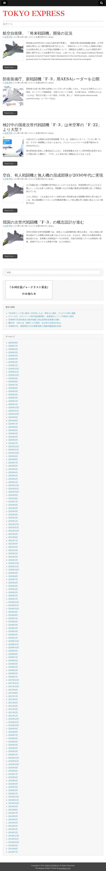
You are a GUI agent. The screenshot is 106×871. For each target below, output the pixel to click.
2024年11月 (13, 411)
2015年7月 (13, 774)
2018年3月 (13, 670)
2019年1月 (13, 638)
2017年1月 (13, 716)
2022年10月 (13, 492)
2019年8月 (13, 615)
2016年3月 (13, 748)
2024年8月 (13, 420)
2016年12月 (13, 719)
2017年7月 (13, 696)
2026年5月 (13, 352)
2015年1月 (13, 793)
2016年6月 (13, 738)
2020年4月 (13, 589)
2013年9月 (13, 845)
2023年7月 (13, 463)
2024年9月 (13, 417)
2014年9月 (13, 806)
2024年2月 (13, 440)
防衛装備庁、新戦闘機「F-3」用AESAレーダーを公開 (51, 78)
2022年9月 (13, 495)
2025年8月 (13, 381)
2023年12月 (13, 446)
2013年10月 (13, 842)
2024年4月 (13, 433)
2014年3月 (13, 826)
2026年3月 (13, 359)
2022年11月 (13, 489)
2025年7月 (13, 385)
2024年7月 (13, 424)
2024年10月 (13, 414)
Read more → (10, 67)
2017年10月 (13, 686)
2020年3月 (13, 592)
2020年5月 (13, 586)
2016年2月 (13, 751)
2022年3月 (13, 514)
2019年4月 (13, 628)
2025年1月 (13, 404)
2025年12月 (13, 369)
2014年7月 (13, 813)
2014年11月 (13, 800)
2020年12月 (13, 563)
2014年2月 (13, 829)
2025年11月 (13, 372)
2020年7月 (13, 579)
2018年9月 (13, 651)
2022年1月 (13, 521)
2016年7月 (13, 735)
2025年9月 (13, 378)
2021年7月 (13, 540)
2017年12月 (13, 680)
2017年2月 (13, 712)
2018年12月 (13, 641)
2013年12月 (13, 836)
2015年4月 (13, 784)
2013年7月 (13, 852)
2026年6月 (13, 349)
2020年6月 (13, 583)
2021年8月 (13, 537)
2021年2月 (13, 557)
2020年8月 (13, 576)
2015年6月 (13, 777)
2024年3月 (13, 437)
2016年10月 (13, 725)
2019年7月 (13, 618)
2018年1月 (13, 677)
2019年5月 (13, 625)
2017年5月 (13, 703)
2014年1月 (13, 832)
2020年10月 (13, 570)
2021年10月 (13, 531)
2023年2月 (13, 479)
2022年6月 (13, 505)
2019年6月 (13, 621)
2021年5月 (13, 547)
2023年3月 (13, 475)
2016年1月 (13, 754)
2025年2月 (13, 401)
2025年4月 (13, 394)
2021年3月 (13, 553)
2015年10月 (13, 764)
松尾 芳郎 (8, 37)
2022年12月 (13, 485)
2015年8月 (13, 771)
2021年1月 (13, 560)
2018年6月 (13, 660)
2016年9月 (13, 729)
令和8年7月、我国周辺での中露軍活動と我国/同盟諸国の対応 (34, 326)
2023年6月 (13, 466)
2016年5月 (13, 742)
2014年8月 (13, 810)
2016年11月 (13, 722)
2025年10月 (13, 375)
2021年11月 (13, 527)
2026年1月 (13, 365)
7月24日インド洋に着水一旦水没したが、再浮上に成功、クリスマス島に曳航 (41, 313)
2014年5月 (13, 819)
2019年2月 (13, 634)
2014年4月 (13, 823)
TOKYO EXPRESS (34, 13)
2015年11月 (13, 761)
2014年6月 (13, 816)
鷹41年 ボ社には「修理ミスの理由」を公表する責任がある (34, 323)
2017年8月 (13, 693)
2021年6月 (13, 544)
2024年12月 (13, 407)
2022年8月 (13, 498)
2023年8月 (13, 459)
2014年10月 (13, 803)
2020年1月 (13, 599)
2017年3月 (13, 709)
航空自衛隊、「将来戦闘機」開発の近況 (37, 33)
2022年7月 (13, 501)
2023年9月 (13, 456)
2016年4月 (13, 745)
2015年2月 (13, 790)
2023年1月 (13, 482)
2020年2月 (13, 595)
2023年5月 (13, 469)
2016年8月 (13, 732)
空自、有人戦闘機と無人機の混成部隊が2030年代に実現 (53, 175)
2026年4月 (13, 355)
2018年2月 (13, 673)
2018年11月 (13, 644)
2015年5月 (13, 780)
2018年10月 (13, 647)
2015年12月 (13, 758)
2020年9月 (13, 573)
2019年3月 (13, 631)
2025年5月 (13, 391)
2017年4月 (13, 706)
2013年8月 (13, 849)
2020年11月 (13, 566)
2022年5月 (13, 508)
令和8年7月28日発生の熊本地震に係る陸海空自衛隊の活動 (33, 320)
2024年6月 (13, 427)
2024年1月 (13, 443)
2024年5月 (13, 430)
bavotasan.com (64, 868)
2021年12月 (13, 524)
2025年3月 (13, 398)
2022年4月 (13, 511)
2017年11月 (13, 683)
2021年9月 (13, 534)
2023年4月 (13, 472)
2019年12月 (13, 602)
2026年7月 (13, 346)
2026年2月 (13, 362)
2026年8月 (13, 343)
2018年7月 (13, 657)
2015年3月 (13, 787)
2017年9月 (13, 690)
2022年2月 (13, 518)
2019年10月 (13, 609)
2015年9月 (13, 768)
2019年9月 (13, 612)
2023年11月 (13, 450)
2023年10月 (13, 453)
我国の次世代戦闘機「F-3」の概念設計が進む (43, 222)
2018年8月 (13, 654)
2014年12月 (13, 797)
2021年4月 (13, 550)
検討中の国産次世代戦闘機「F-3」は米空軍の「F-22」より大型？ (52, 127)
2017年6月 (13, 699)
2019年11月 (13, 605)
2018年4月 (13, 667)
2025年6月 (13, 388)
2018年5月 (13, 664)
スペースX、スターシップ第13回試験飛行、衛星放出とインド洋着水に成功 (41, 316)
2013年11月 (13, 839)
